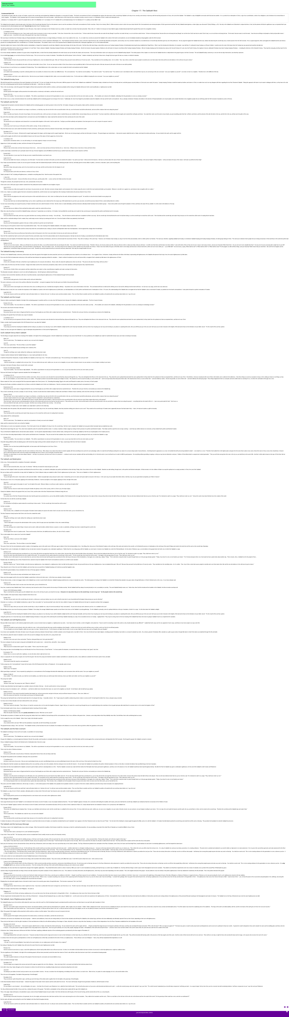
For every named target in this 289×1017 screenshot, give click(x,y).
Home (4, 1009)
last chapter (10, 55)
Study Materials (11, 1009)
